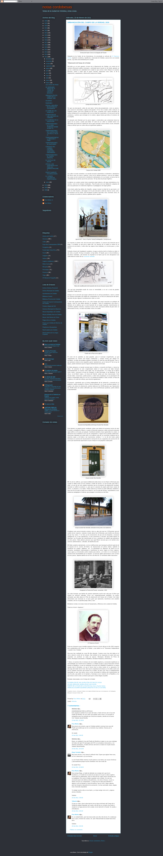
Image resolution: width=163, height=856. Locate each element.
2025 (46, 23)
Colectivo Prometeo (50, 351)
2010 (46, 185)
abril (47, 78)
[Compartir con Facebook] (100, 699)
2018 (46, 40)
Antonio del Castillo (48, 236)
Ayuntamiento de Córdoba (50, 293)
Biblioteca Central (47, 296)
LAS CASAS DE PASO (52, 84)
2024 (46, 25)
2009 (46, 187)
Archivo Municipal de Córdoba (51, 290)
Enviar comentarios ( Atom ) (97, 840)
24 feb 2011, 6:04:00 (77, 735)
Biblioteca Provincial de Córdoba (51, 299)
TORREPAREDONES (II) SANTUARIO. (51, 143)
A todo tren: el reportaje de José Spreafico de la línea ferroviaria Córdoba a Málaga (53, 388)
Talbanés (74, 801)
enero (47, 182)
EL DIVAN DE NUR (50, 377)
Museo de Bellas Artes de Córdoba (52, 314)
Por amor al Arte (49, 404)
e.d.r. (46, 364)
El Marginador (49, 385)
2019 (46, 37)
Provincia (45, 272)
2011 (46, 56)
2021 (46, 33)
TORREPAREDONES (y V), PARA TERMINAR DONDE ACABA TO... (52, 126)
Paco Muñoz (75, 724)
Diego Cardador (76, 752)
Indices (45, 258)
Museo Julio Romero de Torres (51, 317)
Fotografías (46, 247)
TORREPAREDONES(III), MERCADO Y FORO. (52, 139)
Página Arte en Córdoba (49, 320)
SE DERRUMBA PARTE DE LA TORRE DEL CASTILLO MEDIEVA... (50, 90)
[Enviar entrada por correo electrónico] (89, 698)
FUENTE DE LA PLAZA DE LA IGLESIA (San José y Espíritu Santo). (87, 686)
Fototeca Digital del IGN (49, 306)
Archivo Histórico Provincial (50, 288)
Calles (44, 241)
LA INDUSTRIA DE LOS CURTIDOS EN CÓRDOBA (52, 116)
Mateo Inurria (46, 264)
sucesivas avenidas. (89, 256)
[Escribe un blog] (96, 699)
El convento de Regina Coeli (52, 346)
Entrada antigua (113, 836)
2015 (46, 47)
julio (47, 70)
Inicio (95, 836)
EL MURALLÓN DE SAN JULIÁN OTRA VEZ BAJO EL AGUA (85, 682)
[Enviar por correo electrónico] (94, 699)
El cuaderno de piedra (51, 370)
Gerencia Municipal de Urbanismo (52, 309)
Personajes (46, 269)
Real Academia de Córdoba (50, 330)
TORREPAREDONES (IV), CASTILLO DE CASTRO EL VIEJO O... (52, 133)
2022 (46, 30)
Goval (44, 253)
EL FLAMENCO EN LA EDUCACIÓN (52, 120)
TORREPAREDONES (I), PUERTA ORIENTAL (51, 156)
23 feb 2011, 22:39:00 (78, 720)
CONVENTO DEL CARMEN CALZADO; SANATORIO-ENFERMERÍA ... (51, 149)
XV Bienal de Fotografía (49, 278)
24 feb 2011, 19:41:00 (78, 748)
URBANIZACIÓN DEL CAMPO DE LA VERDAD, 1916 (52, 97)
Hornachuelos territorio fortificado (53, 365)
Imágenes (45, 255)
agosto (48, 68)
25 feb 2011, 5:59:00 (77, 797)
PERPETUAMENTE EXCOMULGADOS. (52, 173)
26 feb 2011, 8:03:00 (77, 811)
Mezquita (45, 266)
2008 (46, 190)
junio (47, 73)
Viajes (44, 275)
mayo (47, 75)
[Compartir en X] (98, 699)
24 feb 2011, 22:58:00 (78, 767)
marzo (48, 80)
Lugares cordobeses (48, 261)
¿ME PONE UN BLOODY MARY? (53, 372)
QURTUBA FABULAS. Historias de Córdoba (51, 408)
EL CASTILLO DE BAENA (50, 161)
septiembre (49, 66)
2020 (46, 35)
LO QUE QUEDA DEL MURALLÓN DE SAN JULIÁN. (82, 684)
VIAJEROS (49, 100)
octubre (48, 63)
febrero (48, 82)
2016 (46, 45)
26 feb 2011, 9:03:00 (77, 826)
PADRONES (49, 103)
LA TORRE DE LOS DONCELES (51, 111)
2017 (46, 42)
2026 (46, 21)
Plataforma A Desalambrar (50, 327)
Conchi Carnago (49, 359)
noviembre (49, 61)
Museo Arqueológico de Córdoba (51, 311)
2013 (46, 52)
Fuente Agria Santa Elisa (50, 250)
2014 (46, 49)
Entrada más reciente (75, 836)
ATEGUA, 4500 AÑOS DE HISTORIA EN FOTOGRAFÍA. (52, 107)
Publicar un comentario (76, 829)
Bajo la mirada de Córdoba (52, 344)
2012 (46, 54)
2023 (46, 28)
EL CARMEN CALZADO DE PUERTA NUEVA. (51, 178)
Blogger (90, 852)
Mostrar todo (60, 416)
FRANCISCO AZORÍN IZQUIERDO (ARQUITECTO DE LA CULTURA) (87, 687)
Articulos (74, 701)
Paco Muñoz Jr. (48, 200)
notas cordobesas (57, 7)
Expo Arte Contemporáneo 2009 (51, 244)
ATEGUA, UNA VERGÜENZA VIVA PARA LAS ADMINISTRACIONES (52, 167)
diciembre (49, 59)
